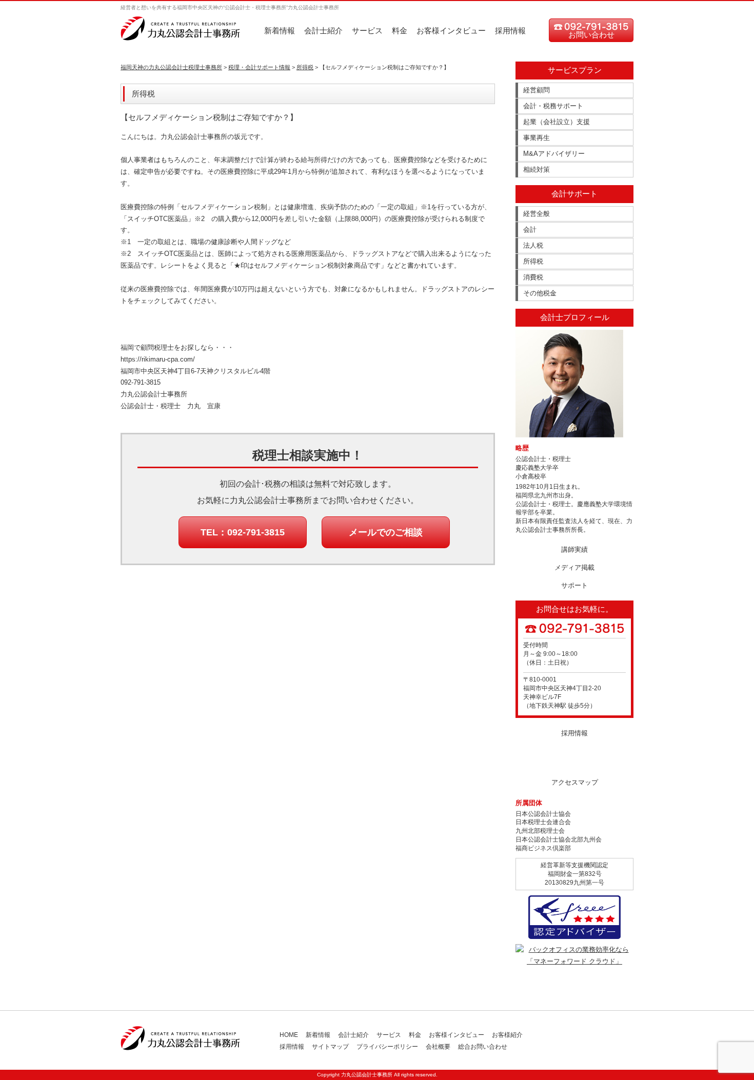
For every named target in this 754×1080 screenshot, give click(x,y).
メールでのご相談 (386, 532)
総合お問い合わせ (482, 1047)
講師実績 (574, 549)
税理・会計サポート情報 (259, 67)
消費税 (533, 277)
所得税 (304, 67)
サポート (574, 585)
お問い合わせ (591, 34)
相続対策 (536, 169)
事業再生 (536, 138)
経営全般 (536, 213)
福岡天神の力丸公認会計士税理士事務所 (171, 67)
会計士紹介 (323, 30)
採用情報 (510, 30)
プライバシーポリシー (387, 1047)
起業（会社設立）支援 (556, 122)
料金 (399, 30)
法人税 (533, 245)
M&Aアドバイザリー (554, 153)
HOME (289, 1035)
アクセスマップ (574, 782)
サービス (367, 30)
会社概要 (438, 1047)
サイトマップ (330, 1047)
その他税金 (540, 293)
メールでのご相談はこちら (574, 760)
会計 (530, 229)
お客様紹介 (507, 1035)
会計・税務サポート (553, 106)
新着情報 (279, 30)
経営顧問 (536, 90)
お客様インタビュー (451, 30)
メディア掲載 (574, 567)
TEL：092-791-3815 (243, 532)
